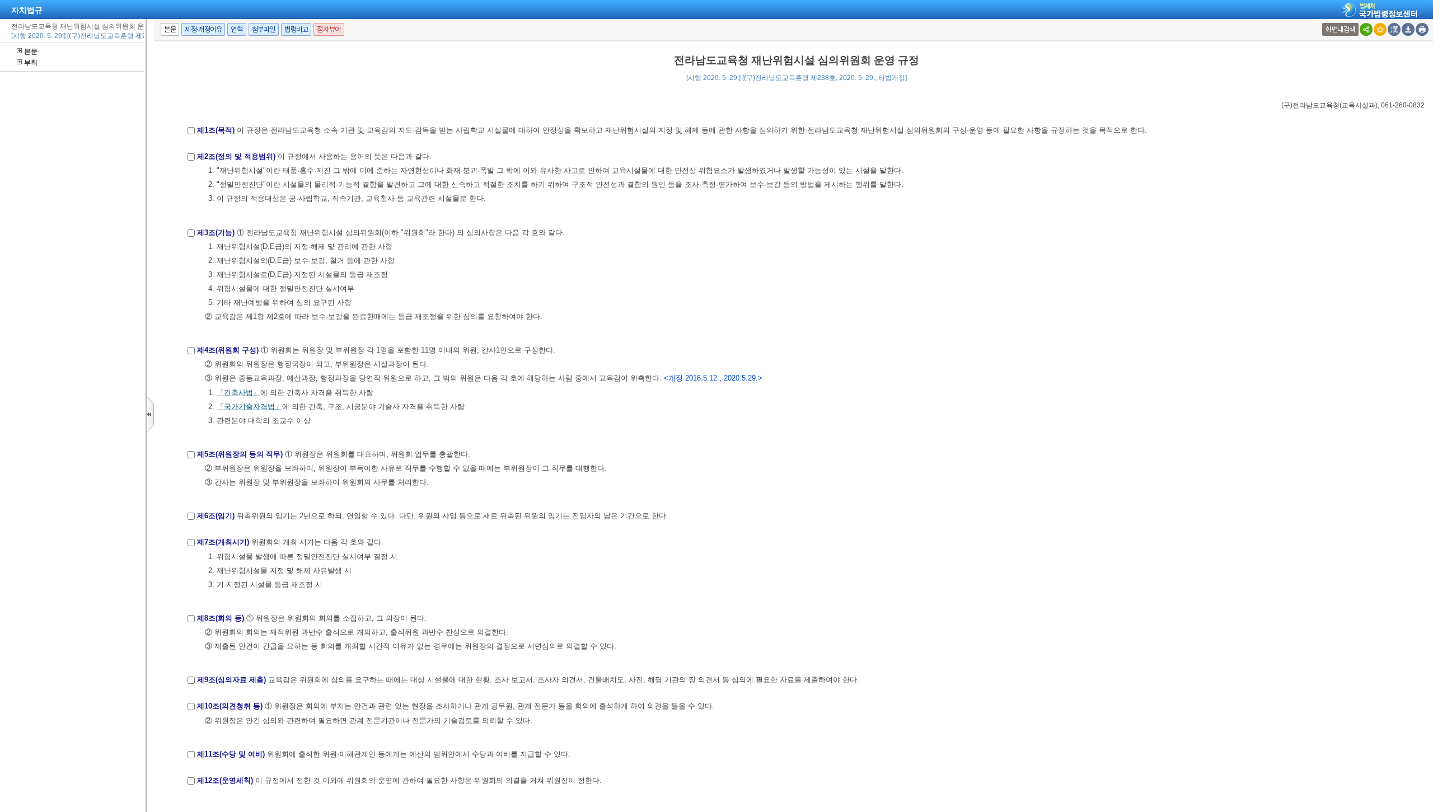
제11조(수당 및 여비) (231, 754)
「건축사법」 (238, 392)
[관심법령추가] (1380, 29)
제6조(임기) (216, 515)
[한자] (1394, 29)
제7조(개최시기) (223, 542)
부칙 (31, 63)
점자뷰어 (328, 29)
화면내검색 (1340, 29)
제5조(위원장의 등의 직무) (240, 454)
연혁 (236, 29)
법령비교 (296, 29)
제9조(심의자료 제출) (231, 679)
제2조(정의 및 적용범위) (236, 156)
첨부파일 (263, 29)
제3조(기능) (216, 232)
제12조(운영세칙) (225, 780)
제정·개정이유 (203, 29)
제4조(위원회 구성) (228, 350)
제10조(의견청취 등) (230, 706)
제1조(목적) (216, 130)
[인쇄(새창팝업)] (1422, 29)
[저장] (1408, 29)
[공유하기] (1366, 29)
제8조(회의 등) (220, 618)
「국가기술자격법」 (249, 406)
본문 (31, 51)
